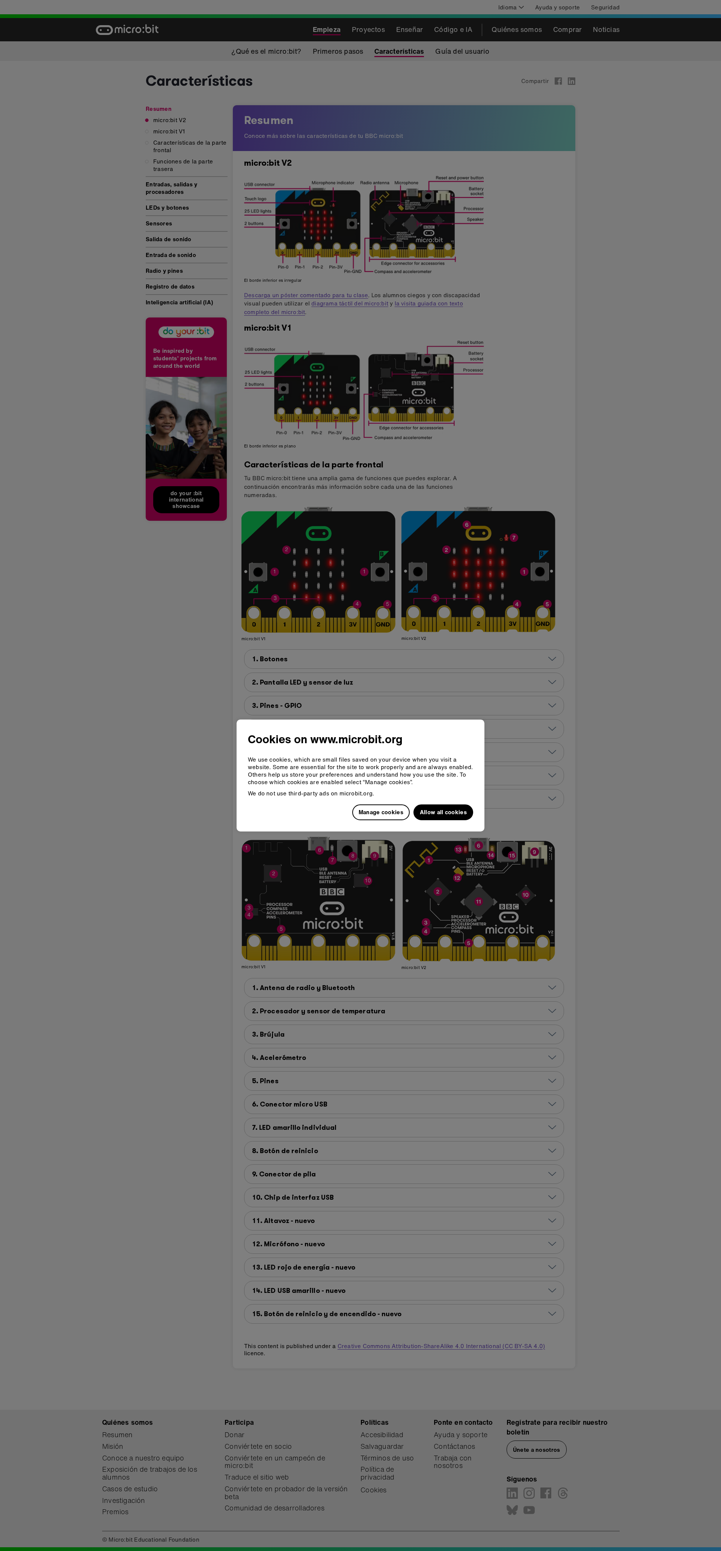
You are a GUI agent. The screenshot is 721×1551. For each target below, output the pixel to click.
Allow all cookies (443, 812)
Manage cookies (381, 812)
